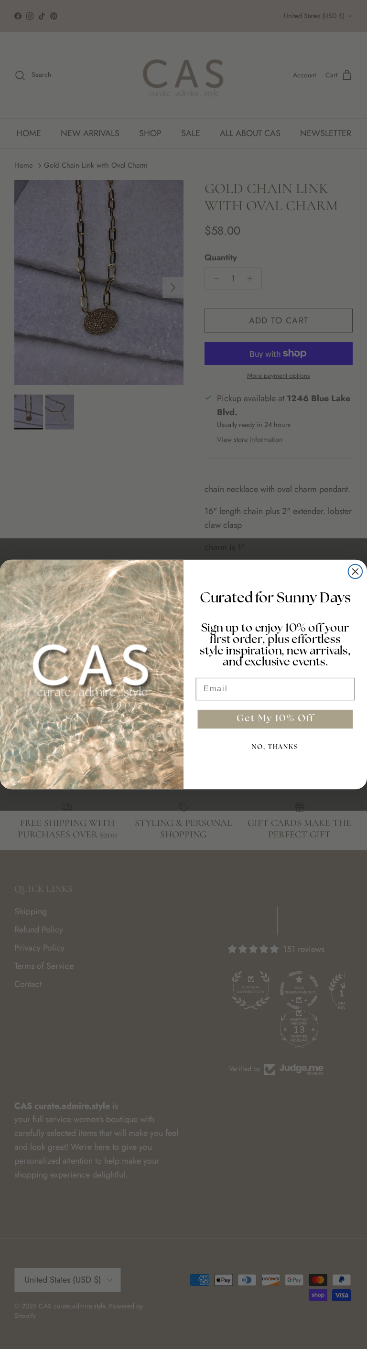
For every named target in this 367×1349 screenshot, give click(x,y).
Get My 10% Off (275, 719)
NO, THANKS (275, 747)
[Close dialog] (355, 572)
